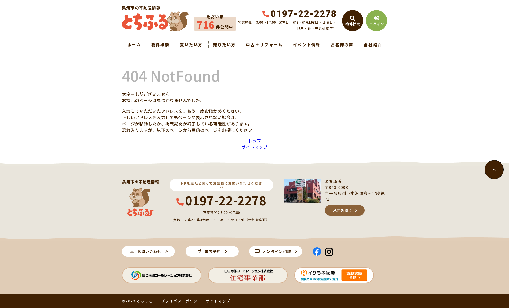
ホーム (134, 44)
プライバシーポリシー (181, 301)
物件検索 (160, 44)
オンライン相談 (277, 251)
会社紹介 (373, 44)
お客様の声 (342, 44)
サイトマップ (254, 147)
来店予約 (213, 251)
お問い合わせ (149, 251)
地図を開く (342, 210)
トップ (254, 140)
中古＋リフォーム (264, 44)
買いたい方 (191, 44)
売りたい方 (224, 44)
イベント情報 (307, 44)
